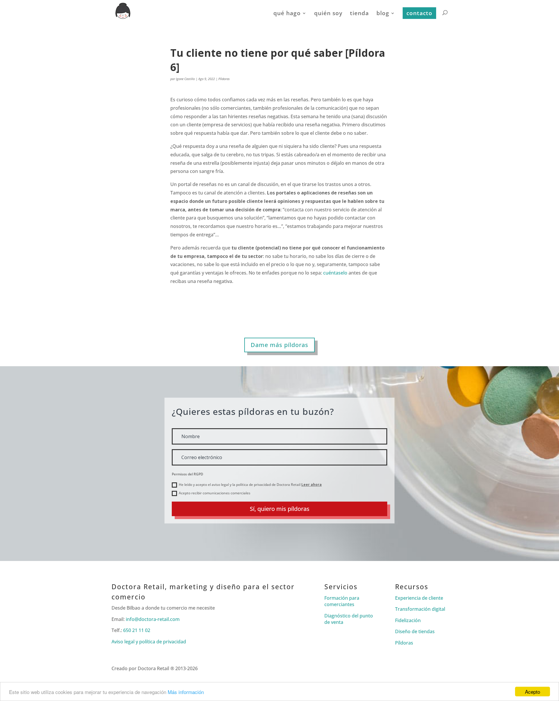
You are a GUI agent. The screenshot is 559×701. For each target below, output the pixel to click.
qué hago (287, 14)
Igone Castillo (185, 79)
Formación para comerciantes (341, 601)
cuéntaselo (335, 273)
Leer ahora (311, 484)
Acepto (532, 691)
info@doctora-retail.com (153, 619)
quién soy (328, 14)
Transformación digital (420, 609)
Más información (186, 691)
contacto (419, 13)
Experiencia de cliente (419, 598)
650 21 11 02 (136, 630)
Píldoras (224, 79)
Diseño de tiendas (415, 631)
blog (382, 14)
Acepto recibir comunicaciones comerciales (214, 493)
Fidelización (408, 620)
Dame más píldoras (279, 345)
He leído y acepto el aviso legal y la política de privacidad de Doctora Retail (250, 484)
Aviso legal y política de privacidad (149, 641)
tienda (359, 14)
